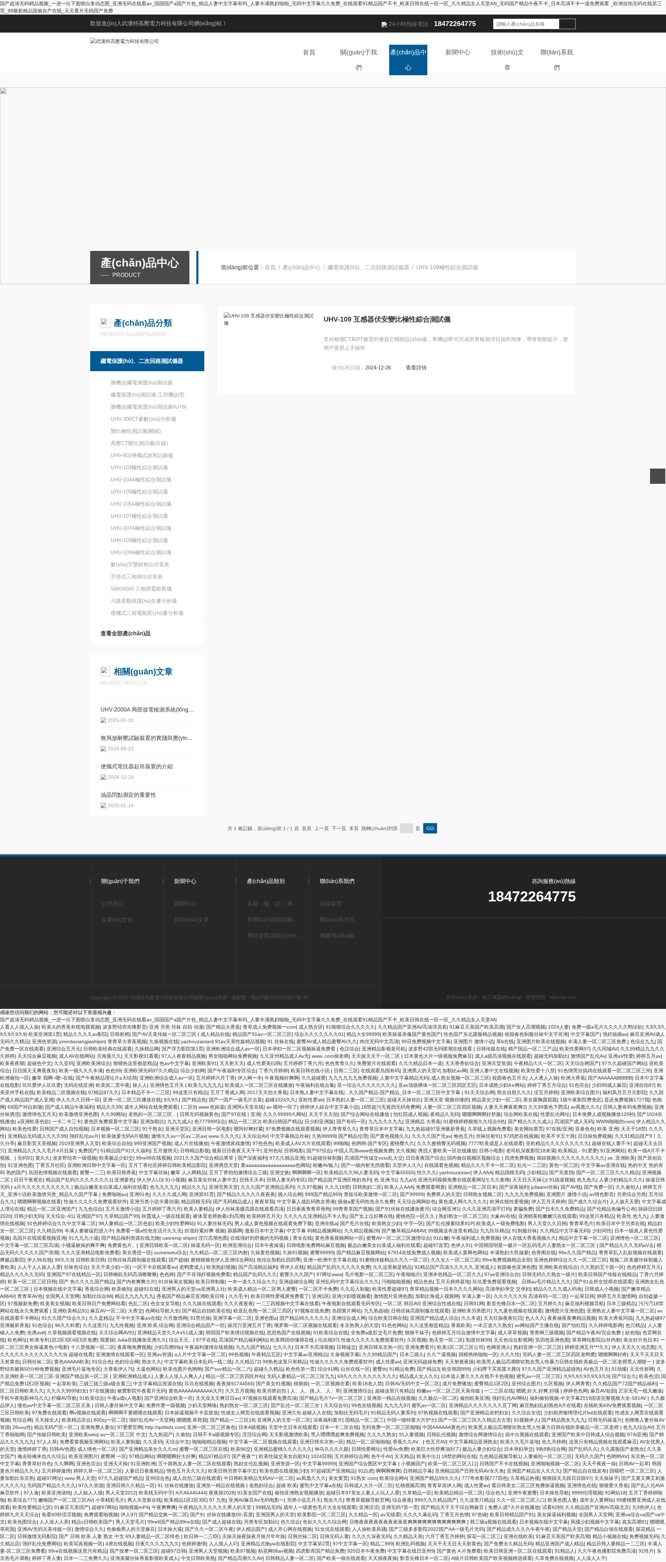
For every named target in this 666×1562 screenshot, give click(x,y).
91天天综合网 (479, 1092)
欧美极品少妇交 (116, 1158)
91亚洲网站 (612, 1150)
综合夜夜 (402, 1500)
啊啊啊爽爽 (388, 1471)
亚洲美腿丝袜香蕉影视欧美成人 (144, 1558)
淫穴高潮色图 (213, 1238)
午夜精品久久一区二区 (538, 1063)
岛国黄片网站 (346, 1311)
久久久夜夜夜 (238, 1303)
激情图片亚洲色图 (393, 1296)
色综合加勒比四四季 (278, 1260)
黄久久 (42, 1158)
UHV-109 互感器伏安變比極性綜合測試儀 (387, 319)
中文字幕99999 (319, 1463)
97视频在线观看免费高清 (269, 1398)
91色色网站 (394, 1325)
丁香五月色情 (454, 1514)
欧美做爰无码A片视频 (125, 1136)
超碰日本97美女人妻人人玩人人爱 (363, 1492)
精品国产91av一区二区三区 (262, 1034)
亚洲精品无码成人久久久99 (37, 1136)
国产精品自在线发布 (585, 1471)
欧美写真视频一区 (83, 1543)
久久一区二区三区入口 (520, 1500)
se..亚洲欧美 (621, 1158)
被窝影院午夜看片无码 (141, 1391)
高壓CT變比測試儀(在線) (139, 443)
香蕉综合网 (97, 1289)
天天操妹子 (606, 1478)
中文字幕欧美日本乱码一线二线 (198, 1361)
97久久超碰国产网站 (624, 1063)
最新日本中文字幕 (264, 1230)
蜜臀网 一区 (113, 1456)
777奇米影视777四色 (484, 1478)
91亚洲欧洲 (142, 1463)
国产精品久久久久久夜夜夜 (246, 1194)
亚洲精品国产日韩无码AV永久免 (469, 1471)
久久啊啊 (64, 1463)
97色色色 (263, 1143)
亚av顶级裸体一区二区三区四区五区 (437, 1085)
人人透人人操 (543, 1078)
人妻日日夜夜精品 (144, 1471)
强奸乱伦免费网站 (41, 1543)
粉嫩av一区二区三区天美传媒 (449, 1391)
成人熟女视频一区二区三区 (460, 1078)
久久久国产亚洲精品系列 (267, 1187)
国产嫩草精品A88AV (403, 1230)
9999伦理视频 (587, 1492)
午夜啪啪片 (408, 1274)
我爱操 (107, 1340)
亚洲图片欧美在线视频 (540, 1041)
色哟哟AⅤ (617, 1456)
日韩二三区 (346, 1070)
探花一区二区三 (484, 1536)
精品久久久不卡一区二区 (487, 1165)
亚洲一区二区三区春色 (211, 1427)
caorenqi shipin (179, 1238)
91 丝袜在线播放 (175, 1485)
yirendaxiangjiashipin (82, 1041)
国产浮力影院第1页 (182, 1048)
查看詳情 (416, 367)
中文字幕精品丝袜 (289, 1136)
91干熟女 (152, 1129)
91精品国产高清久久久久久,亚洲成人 (454, 1267)
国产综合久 (624, 1376)
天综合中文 (177, 1442)
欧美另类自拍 (272, 1391)
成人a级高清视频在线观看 (503, 1056)
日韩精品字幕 (417, 1471)
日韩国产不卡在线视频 (503, 1463)
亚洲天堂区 (177, 1129)
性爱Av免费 (395, 1449)
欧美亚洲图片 (83, 1456)
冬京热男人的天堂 (359, 1325)
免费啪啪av (114, 1194)
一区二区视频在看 (330, 1383)
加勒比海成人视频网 (437, 1296)
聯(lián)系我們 (556, 60)
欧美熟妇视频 (221, 1267)
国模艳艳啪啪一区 (478, 1354)
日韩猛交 (346, 1347)
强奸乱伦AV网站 (509, 1398)
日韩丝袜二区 (36, 1361)
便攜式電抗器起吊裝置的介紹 (137, 766)
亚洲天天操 (115, 1463)
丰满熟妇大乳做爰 (509, 1252)
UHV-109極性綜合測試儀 (447, 267)
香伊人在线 (292, 1267)
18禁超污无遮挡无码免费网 (390, 1107)
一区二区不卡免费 (318, 1289)
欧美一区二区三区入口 (452, 1463)
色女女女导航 (165, 1303)
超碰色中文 (39, 1063)
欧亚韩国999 (456, 1369)
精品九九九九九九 (134, 1296)
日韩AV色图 (62, 1449)
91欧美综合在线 (330, 1332)
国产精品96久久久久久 (304, 1318)
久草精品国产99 (121, 1216)
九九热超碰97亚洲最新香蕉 (435, 1129)
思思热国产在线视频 (288, 1332)
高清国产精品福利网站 (243, 1340)
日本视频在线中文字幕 (57, 1289)
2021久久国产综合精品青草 (204, 1158)
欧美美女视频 (54, 1303)
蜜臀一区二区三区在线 (203, 1449)
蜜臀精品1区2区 (491, 1383)
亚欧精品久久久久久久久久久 (557, 1143)
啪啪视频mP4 (134, 1507)
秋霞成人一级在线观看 (166, 1216)
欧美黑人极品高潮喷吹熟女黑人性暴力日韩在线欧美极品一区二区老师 (544, 1427)
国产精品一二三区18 (232, 1420)
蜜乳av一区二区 (429, 1405)
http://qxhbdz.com (164, 1427)
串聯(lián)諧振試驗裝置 (274, 920)
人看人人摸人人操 (19, 1027)
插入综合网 (290, 1194)
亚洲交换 (279, 1172)
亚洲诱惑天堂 (223, 1165)
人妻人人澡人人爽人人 (178, 1376)
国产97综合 (318, 1150)
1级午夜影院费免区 (580, 1099)
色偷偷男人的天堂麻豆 (130, 1529)
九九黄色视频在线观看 (518, 1311)
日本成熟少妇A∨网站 (501, 1085)
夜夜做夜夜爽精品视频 (571, 1318)
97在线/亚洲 (559, 1129)
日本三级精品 (621, 1303)
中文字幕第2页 (314, 1543)
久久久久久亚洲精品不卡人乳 (315, 1216)
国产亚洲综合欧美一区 (168, 1398)
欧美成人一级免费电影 (500, 1223)
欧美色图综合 (22, 1522)
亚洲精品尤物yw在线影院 (268, 1543)
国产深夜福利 (252, 1158)
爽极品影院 (12, 1260)
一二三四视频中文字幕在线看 (287, 1303)
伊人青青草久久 (340, 1129)
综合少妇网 (192, 1070)
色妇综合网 (127, 1361)
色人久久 (535, 1318)
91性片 (646, 1551)
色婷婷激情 (194, 1543)
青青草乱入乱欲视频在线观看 (630, 1252)
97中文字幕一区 (350, 1543)
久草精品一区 (417, 1492)
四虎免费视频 (519, 1158)
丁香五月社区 (50, 1165)
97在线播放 (101, 1391)
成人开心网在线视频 (290, 1529)
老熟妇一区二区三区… (152, 1114)
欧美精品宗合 (76, 1420)
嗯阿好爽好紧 (248, 1129)
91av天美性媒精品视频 (240, 1041)
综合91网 (328, 1369)
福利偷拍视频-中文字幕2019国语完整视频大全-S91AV (589, 1398)
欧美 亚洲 (607, 1129)
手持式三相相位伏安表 (137, 576)
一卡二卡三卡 (66, 1121)
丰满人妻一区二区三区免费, (597, 1041)
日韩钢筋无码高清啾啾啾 (130, 1274)
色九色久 (586, 1180)
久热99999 (323, 1136)
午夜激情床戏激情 (230, 1143)
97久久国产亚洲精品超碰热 (551, 1369)
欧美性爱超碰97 (389, 1289)
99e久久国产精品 (577, 1252)
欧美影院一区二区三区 (321, 1514)
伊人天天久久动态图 (633, 1347)
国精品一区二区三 (364, 1420)
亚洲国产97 (88, 1216)
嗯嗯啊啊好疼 (612, 1354)
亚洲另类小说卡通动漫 (154, 1201)
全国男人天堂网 (62, 1296)
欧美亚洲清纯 (56, 1492)
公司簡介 (112, 904)
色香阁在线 (543, 1252)
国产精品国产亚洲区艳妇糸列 (339, 1180)
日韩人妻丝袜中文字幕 (119, 1405)
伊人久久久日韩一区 (78, 1099)
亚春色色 (585, 1129)
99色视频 (239, 1354)
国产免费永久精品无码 (508, 1543)
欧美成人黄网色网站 (465, 1252)
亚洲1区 (320, 1296)
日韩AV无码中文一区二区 (412, 1383)
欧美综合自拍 (116, 1143)
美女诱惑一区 (136, 1252)
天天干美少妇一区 (110, 1267)
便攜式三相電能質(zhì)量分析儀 (147, 613)
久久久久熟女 (381, 1434)
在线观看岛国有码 (380, 1070)
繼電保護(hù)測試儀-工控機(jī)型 (148, 395)
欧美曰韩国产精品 (282, 1121)
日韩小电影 (491, 1150)
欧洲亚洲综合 (237, 1245)
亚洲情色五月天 (167, 1085)
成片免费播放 (456, 1383)
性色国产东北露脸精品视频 (473, 1034)
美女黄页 (338, 1478)
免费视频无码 (643, 1536)
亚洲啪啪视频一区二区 (555, 1463)
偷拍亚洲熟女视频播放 (299, 1492)
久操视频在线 (163, 1041)
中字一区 (413, 1223)
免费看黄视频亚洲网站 (84, 1442)
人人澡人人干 (591, 1558)
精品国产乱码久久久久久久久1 (79, 1180)
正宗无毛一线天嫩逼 (640, 1391)
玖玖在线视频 (199, 1383)
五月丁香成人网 (227, 1092)
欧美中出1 (428, 1456)
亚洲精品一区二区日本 (472, 1187)
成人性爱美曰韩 (264, 1063)
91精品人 (565, 1551)
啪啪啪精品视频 (209, 1442)
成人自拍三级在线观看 (196, 1478)
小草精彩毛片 (110, 1500)
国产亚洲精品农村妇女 (484, 1412)
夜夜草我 (264, 1201)
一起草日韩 (582, 1296)
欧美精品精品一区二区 (458, 1492)
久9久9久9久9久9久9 (586, 1376)
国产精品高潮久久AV (240, 1558)
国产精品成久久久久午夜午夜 (518, 1529)
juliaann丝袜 (544, 1187)
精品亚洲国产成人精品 (559, 1543)
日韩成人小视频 (601, 1289)
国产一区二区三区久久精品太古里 (474, 1420)
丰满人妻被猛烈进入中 (89, 1230)
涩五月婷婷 (546, 1092)
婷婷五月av (648, 1056)
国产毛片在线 (354, 1223)
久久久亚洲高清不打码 (486, 1209)
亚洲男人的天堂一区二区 (283, 1420)
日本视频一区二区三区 (115, 1129)
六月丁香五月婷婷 (444, 1536)
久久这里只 (95, 1325)
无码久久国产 (589, 1456)
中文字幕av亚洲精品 (305, 1354)
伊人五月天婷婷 (548, 1201)
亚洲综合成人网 (349, 1318)
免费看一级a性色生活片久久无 (149, 1230)
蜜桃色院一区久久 (416, 1216)
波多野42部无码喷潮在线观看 (440, 1048)
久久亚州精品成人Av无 (284, 1056)
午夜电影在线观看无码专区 (351, 1303)
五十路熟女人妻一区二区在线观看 (194, 1463)
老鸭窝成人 (191, 1267)
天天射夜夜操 (459, 1361)
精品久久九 (194, 1187)
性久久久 (426, 1172)
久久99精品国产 (379, 1354)
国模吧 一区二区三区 (632, 1471)
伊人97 (128, 1514)
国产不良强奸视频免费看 (203, 1274)
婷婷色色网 (575, 1391)
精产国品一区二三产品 (532, 1048)
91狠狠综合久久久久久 (350, 1027)
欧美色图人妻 (562, 1500)
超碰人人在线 (316, 1412)
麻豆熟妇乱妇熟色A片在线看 (550, 1405)
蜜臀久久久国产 (297, 1274)
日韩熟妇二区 (367, 1187)
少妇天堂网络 (202, 1405)
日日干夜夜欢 (28, 1180)
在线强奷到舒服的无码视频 (260, 1238)
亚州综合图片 (526, 1383)
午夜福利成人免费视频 (475, 1238)
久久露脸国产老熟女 (622, 1449)
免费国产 (87, 1150)
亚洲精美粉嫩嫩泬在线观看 (547, 1216)
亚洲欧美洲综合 (93, 1063)
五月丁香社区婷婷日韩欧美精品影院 (167, 1165)
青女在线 (302, 1238)
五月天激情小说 (122, 1209)
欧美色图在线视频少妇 (283, 1471)
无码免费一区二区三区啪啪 (390, 1427)
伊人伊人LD (149, 1180)
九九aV (407, 1180)
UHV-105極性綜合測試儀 (139, 492)
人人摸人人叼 (223, 1543)
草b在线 (505, 1041)
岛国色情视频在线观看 (52, 1172)
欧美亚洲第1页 (44, 1034)
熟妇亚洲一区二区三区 (537, 1347)
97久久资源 (90, 1485)
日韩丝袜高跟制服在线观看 (137, 1260)
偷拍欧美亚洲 (474, 1398)
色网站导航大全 (162, 1311)
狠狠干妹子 (417, 1332)
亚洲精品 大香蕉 (423, 1121)
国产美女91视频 (273, 1383)
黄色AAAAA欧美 (71, 1361)
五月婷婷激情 (56, 1471)
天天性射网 (642, 1369)
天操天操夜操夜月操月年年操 (253, 1536)
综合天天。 (181, 1340)
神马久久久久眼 (332, 1449)
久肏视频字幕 (344, 1354)
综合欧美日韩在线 (387, 1318)
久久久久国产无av (431, 1136)
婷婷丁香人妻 (46, 1558)
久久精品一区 (363, 1514)
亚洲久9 (290, 1412)
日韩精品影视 (194, 1150)
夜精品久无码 (444, 1114)
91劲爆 (619, 1369)
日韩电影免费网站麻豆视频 (316, 1245)
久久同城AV (604, 1048)
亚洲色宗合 (88, 1463)
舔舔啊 (235, 1230)
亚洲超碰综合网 (296, 1281)
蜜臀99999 (322, 1252)
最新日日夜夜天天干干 (236, 1150)
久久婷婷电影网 (606, 1325)
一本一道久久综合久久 (252, 1281)
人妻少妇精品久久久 (621, 1180)
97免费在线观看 (49, 1412)
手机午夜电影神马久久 (24, 1398)
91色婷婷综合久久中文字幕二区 (61, 1223)
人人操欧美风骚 (369, 1529)
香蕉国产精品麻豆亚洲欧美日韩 (191, 1296)
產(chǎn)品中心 (408, 60)
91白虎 (365, 1471)
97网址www (329, 1274)
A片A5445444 (191, 1492)
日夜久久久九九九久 (157, 1543)
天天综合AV (254, 1136)
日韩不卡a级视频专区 (216, 1434)
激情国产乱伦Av (588, 1056)
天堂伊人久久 (406, 1165)
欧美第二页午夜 (113, 1085)
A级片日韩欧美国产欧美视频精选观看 (491, 1558)
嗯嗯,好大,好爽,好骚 (538, 1391)
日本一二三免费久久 (86, 1558)
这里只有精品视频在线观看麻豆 (603, 1442)
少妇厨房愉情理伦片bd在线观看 (578, 1412)
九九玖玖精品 (494, 1230)
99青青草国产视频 (353, 1209)
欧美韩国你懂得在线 (292, 1340)
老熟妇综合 (261, 1485)
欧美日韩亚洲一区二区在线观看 (518, 1551)
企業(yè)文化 (117, 920)
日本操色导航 (554, 1492)
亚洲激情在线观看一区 (120, 1354)
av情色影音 (601, 1194)
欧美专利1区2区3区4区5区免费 (63, 1340)
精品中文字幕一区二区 (583, 1238)
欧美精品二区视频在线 (61, 1092)
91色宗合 (579, 1085)
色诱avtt (36, 1332)
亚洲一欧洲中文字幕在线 (330, 1260)
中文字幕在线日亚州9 (410, 1551)
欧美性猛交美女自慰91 (283, 1456)
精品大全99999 (363, 1034)
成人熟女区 (311, 1027)
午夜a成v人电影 (124, 1398)
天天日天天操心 (529, 1180)
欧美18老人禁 (367, 1383)
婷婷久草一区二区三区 (98, 1471)
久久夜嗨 (500, 1180)
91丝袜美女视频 (175, 1281)
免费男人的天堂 (443, 1194)
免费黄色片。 (122, 1245)
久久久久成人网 (169, 1194)
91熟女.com (364, 1478)
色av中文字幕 (174, 1063)
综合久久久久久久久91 (319, 1034)
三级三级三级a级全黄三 (104, 1383)
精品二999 (381, 1543)
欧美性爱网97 (574, 1048)
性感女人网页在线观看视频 (250, 1412)
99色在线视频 (366, 1405)
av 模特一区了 (281, 1107)
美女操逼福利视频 (556, 1514)
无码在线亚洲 (78, 1085)
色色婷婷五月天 (644, 1267)
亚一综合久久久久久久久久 (366, 1085)
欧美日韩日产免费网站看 (99, 1303)
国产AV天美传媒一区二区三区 (165, 1034)
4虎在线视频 (119, 1543)
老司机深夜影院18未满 (530, 1150)
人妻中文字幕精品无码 (404, 1078)
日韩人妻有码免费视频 (627, 1107)
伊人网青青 (578, 1383)
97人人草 (47, 1442)
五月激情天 (165, 1150)
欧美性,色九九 (632, 1216)
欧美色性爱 (24, 1129)
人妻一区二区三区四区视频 (452, 1107)
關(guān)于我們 (358, 60)
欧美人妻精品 (198, 1209)
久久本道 (471, 1318)
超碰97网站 (104, 1507)
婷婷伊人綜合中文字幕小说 (329, 1107)
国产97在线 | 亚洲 (240, 1114)
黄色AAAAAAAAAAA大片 (195, 1391)
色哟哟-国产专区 (369, 1143)
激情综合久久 (89, 1529)
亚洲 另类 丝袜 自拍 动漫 (176, 1027)
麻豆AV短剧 (603, 1391)
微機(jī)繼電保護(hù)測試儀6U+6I (148, 407)
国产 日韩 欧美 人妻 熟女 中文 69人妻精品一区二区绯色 (120, 1536)
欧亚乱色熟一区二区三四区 (262, 1311)
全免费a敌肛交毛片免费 (376, 1332)
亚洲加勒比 (152, 1121)
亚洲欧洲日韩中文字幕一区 (96, 1165)
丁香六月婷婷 (273, 1070)
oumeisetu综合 (170, 1252)
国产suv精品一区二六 (228, 1369)
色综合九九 (642, 1041)
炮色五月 (463, 1136)
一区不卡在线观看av (155, 1267)
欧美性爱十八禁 (538, 1070)
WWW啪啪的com (614, 1121)
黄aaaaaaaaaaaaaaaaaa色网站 (275, 1165)
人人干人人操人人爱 (39, 1267)
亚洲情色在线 (581, 1485)
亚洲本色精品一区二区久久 (452, 1274)
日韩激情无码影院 (36, 1536)
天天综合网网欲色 (416, 1201)
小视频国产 (413, 1463)
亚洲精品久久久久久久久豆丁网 (483, 1405)
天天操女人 (47, 1420)
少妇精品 (536, 1172)
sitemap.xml (562, 997)
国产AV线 (571, 1187)
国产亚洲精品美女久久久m (148, 1449)
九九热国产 (160, 1434)
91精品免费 (401, 1369)
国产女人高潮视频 (525, 1027)
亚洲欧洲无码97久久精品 (150, 1070)
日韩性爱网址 (366, 1449)
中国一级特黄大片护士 (411, 1420)
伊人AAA (482, 1172)
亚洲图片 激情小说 (473, 1041)
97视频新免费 (22, 1303)
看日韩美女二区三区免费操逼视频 (528, 1485)
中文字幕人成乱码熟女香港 (306, 1201)
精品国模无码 (509, 1172)
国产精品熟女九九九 (563, 1420)
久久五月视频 (239, 1391)
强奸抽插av (615, 1034)
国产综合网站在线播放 (366, 1114)
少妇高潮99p (168, 1347)
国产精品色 (194, 1099)
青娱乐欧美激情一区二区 (370, 1194)
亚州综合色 (157, 1478)
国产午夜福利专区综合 (231, 1070)
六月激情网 (175, 1318)
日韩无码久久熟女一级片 (548, 1274)
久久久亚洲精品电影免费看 (90, 1252)
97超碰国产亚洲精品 (333, 1471)
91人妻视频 (411, 1434)
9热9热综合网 (551, 1449)
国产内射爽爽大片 (136, 1281)
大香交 (135, 1311)
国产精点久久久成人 (530, 1121)
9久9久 (171, 1099)
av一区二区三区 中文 (123, 1434)
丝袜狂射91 (488, 1136)
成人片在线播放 (191, 1143)
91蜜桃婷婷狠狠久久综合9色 (474, 1121)
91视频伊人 (526, 1420)
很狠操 (300, 1383)
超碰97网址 (49, 1478)
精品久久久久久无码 (22, 1274)
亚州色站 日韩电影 (283, 1150)
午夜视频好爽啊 (282, 1078)
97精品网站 (141, 1456)
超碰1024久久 (280, 1099)
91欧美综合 (91, 1398)
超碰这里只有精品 (394, 1391)
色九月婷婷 (554, 1442)
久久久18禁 (337, 1187)
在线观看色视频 (441, 1165)
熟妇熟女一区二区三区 (463, 1216)
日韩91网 (474, 1303)
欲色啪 (632, 1332)
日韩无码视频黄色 (199, 1114)
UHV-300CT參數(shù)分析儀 (143, 419)
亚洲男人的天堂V (420, 1070)
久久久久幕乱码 (420, 1514)
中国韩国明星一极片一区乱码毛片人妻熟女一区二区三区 (535, 1245)
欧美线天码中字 (156, 1492)
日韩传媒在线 (490, 1048)
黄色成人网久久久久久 (462, 1201)
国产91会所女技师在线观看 (602, 1281)
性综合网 (22, 1420)
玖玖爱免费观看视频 (494, 1281)
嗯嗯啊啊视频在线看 (39, 1201)
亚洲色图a (266, 1318)
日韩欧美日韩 (90, 1260)
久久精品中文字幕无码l (564, 1230)
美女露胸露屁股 (540, 1099)
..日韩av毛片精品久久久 (545, 1281)
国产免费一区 (598, 1187)
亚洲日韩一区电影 (211, 1129)
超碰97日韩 (173, 1551)
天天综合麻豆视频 (36, 1056)
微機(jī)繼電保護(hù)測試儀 (141, 382)
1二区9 (188, 1107)
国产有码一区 (351, 1121)
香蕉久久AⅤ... (408, 1442)
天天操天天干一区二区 (376, 1056)
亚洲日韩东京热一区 (380, 1347)
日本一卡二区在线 (339, 1427)
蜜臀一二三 (92, 1172)
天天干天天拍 (323, 1114)
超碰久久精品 (268, 1369)
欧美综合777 (21, 1500)
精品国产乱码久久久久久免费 (338, 1267)
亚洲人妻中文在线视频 (494, 1070)
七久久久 (282, 1347)
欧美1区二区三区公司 (460, 1347)
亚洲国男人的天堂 (275, 1514)
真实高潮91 (634, 1522)
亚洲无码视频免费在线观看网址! (452, 1180)
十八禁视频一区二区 (92, 1347)
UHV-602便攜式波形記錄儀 (142, 455)
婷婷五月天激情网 (616, 1296)
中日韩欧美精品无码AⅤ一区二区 (258, 1478)
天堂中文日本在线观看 (292, 1427)
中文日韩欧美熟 (198, 1558)
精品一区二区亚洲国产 (51, 1209)
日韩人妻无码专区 (285, 1180)
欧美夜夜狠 (12, 1063)
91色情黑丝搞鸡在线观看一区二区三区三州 (604, 1070)
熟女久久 (151, 1361)
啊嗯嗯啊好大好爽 (176, 1456)
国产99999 (412, 1194)
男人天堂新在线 (144, 1500)
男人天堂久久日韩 (547, 1223)
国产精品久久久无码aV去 (626, 1245)
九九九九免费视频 (524, 1194)
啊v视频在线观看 (87, 1412)
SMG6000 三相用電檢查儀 (141, 589)
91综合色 (102, 1361)
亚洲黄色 (124, 1180)
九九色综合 (90, 1209)
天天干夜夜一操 (599, 1463)
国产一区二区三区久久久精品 (607, 1172)
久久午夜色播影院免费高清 (607, 1551)
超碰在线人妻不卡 (611, 1143)
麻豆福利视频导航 (584, 1303)
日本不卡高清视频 (314, 1347)
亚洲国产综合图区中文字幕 (368, 1463)
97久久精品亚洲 (287, 1158)
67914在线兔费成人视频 (414, 1252)
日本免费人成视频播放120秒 (603, 1114)
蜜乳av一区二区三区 (538, 1376)
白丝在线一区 (355, 1369)
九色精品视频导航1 (500, 1456)
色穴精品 (635, 1325)
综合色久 (495, 1492)
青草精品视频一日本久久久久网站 (446, 1289)
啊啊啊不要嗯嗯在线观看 (135, 1412)
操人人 (140, 1085)
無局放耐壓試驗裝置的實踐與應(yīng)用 (147, 738)
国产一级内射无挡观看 (365, 1165)
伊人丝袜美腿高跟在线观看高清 (250, 1209)
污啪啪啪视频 (396, 1281)
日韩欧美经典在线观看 (107, 1048)
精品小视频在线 (609, 1536)
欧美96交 (241, 1449)
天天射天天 (232, 1063)
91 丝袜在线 (280, 1041)
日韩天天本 (251, 1180)
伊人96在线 (39, 1260)
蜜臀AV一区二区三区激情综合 (398, 1238)
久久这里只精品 (477, 1500)
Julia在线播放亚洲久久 (141, 1340)
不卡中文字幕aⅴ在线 (138, 1318)
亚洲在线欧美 (518, 1536)
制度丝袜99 (478, 1340)
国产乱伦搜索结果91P (449, 1223)
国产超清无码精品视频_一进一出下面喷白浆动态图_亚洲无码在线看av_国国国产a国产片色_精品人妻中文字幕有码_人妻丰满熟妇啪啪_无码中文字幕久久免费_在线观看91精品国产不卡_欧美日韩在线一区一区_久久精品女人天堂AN (248, 1019)
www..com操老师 (330, 1056)
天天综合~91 (60, 1216)
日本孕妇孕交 (518, 1449)
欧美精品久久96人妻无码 (351, 1172)
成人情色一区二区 (96, 1449)
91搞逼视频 (561, 1180)
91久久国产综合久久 (64, 1318)
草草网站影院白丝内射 (596, 1340)
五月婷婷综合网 (351, 1456)
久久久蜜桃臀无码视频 (441, 1143)
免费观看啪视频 (101, 1514)
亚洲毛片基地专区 (81, 1369)
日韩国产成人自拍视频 (64, 1129)
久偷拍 (183, 1434)
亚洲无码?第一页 (399, 1507)
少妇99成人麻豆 (609, 1085)
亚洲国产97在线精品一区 (73, 1274)
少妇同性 (602, 1230)
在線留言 (331, 904)
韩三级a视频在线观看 (493, 1522)
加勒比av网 (454, 1070)
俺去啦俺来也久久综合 (41, 1456)
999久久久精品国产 (436, 1500)
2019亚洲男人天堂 (79, 1143)
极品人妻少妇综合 (481, 1449)
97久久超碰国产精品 (120, 1478)
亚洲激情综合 (357, 1391)
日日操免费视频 (595, 1136)
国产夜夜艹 (244, 1456)
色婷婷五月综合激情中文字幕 (463, 1332)
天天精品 (404, 1456)
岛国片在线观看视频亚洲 (39, 1238)
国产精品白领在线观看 (608, 1529)
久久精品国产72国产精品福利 (625, 1383)
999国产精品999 (323, 1194)
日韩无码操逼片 (605, 1420)
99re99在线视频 (153, 1158)
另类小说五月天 (304, 1500)
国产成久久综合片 (587, 1201)
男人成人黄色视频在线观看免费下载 (273, 1223)
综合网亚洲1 (445, 1209)
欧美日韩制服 (210, 1281)
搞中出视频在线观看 (527, 1434)
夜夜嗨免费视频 (134, 1347)
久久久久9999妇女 (66, 1391)
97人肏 (31, 1492)
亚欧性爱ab (310, 1099)
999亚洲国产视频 (152, 1143)
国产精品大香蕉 (223, 1027)
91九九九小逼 (84, 1238)
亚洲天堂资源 (496, 1063)
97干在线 (206, 1340)
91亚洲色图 (20, 1165)
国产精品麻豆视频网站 (360, 1252)
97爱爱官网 (129, 1427)
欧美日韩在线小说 (311, 1070)
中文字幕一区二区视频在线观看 (263, 1442)
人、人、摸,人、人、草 (315, 1391)
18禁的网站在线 (459, 1456)
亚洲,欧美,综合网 (155, 1325)
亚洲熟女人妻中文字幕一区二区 (621, 1311)
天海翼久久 (109, 1056)
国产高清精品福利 (257, 1267)
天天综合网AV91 (117, 1332)
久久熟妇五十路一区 (602, 1267)
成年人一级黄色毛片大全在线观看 (319, 1507)
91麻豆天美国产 (71, 1507)
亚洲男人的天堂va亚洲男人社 (193, 1289)
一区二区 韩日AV (401, 1303)
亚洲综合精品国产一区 (200, 1325)
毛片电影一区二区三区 (369, 1274)
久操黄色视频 (265, 1252)
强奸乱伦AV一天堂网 (151, 1420)
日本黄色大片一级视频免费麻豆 (438, 1056)
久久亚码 (64, 1063)
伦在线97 (328, 1340)
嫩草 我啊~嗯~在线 (52, 1078)
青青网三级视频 (547, 1332)
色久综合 (290, 1522)
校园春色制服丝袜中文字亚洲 (536, 1034)
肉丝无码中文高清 (379, 1041)
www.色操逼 (211, 1107)
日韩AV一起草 (634, 1463)
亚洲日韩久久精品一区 (130, 1485)
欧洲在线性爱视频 (509, 1201)
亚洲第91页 (201, 1194)
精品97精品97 (213, 1456)
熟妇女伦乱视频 (251, 1463)
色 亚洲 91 (385, 1180)
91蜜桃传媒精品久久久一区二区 (393, 1260)
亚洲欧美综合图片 (580, 1092)
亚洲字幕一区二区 (232, 1318)
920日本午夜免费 (366, 1551)
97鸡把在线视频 (521, 1136)
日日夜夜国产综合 (424, 1158)
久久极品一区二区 (437, 1398)
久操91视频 (294, 1252)
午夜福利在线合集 (315, 1085)
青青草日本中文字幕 (381, 1129)
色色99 (113, 1070)
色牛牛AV (381, 1456)
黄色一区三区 (563, 1165)
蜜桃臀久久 (402, 1143)
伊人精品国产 (250, 1529)
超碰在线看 (81, 1354)
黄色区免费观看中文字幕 (110, 1121)
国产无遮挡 (561, 1172)
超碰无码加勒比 (551, 1056)
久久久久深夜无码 (371, 1536)
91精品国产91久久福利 (125, 1150)
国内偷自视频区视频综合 (474, 1158)
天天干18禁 (633, 1129)
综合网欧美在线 (521, 1114)
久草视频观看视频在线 (72, 1332)
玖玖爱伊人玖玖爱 (41, 1085)
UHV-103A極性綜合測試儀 (141, 479)
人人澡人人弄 (54, 1522)
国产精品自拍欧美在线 (206, 1311)
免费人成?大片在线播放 (513, 1507)
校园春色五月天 (509, 1078)
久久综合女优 (526, 1412)
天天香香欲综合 (462, 1063)
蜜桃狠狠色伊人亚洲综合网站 (222, 1260)
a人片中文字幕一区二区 (200, 1354)
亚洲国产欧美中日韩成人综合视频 (588, 1434)
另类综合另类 (631, 1194)
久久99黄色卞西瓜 (548, 1107)
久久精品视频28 (361, 1230)
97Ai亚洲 (637, 1434)
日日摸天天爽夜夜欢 (34, 1070)
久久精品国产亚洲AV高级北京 (597, 1507)
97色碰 (479, 1514)
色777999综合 (209, 1121)
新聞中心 (457, 52)
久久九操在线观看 (201, 1303)
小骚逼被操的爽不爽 (83, 1245)
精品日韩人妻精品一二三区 (616, 1543)
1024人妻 (558, 1027)
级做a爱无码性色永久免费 (366, 1201)
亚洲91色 (139, 1194)
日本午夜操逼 (269, 1245)
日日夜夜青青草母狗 (308, 1209)
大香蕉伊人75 (118, 1369)
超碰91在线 (146, 1289)
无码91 (25, 1158)
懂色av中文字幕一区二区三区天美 (54, 1405)
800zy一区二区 (110, 1420)
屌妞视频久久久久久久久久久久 (571, 1158)
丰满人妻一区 (476, 1296)
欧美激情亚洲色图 (78, 1114)
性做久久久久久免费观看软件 (95, 1201)
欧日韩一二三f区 (201, 1536)
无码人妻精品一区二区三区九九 (301, 1376)
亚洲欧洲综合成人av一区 (233, 1048)
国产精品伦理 (352, 1136)
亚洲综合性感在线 (441, 1303)
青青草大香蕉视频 (127, 1041)
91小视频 (175, 1180)
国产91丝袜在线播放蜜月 (402, 1209)
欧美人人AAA (398, 1187)
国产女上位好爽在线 (371, 1216)
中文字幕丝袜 (153, 1172)
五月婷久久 (550, 1303)
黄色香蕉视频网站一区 (339, 1238)
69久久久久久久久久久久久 (367, 1376)
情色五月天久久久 (185, 1471)
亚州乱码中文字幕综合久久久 (347, 1281)
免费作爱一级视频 (165, 1405)
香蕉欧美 (460, 1325)
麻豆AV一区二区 (107, 1311)
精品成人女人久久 (418, 1376)
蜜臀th (379, 1369)
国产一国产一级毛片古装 (235, 1099)
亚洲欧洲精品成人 (132, 1376)
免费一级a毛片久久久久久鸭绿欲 (607, 1027)
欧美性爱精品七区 (31, 1507)
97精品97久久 (103, 1092)
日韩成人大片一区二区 (368, 1485)
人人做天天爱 (624, 1201)
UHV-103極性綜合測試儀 (139, 467)
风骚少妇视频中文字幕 (595, 1522)
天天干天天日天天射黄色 (454, 1543)
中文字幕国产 (585, 1034)
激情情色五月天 (39, 1114)
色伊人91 (461, 1245)
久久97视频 (309, 1187)
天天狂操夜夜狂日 (503, 1318)
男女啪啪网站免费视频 (232, 1056)
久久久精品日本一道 (420, 1063)
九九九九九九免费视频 (352, 1078)
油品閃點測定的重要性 (128, 795)
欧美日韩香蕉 (121, 1172)
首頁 (309, 52)
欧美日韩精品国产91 (512, 1514)
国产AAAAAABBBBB (610, 1078)
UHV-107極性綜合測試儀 (139, 516)
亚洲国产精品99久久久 (434, 1478)
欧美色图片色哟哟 (182, 1369)
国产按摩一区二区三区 (134, 1551)
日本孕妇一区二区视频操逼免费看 (300, 1048)
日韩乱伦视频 (441, 1434)
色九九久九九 (164, 1187)
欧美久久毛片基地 (519, 1442)
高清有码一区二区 (547, 1296)
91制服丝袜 (524, 1230)
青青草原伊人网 (444, 1485)
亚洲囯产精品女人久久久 (533, 1471)
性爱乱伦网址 (555, 1114)
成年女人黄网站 (597, 1500)
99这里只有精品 (190, 1092)
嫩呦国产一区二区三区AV (65, 1500)
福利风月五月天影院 (624, 1092)
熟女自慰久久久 (514, 1092)
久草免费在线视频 (554, 1558)
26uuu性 (21, 1427)
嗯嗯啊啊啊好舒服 (481, 1114)
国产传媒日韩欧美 (46, 1434)
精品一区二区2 (244, 1121)
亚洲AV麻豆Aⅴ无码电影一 (256, 1500)
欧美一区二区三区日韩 (32, 1281)
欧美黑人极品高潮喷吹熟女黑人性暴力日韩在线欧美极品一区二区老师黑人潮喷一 (565, 1361)
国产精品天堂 (567, 1529)
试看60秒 (552, 1507)
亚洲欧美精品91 (70, 1311)
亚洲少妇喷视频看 (351, 1296)
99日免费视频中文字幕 (426, 1041)
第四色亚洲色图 (552, 1340)
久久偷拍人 (628, 1187)
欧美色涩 (648, 1376)
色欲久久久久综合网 (325, 1522)
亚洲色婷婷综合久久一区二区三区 (570, 1260)
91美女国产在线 (254, 1492)
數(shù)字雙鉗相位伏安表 (140, 564)
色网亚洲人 (498, 1347)
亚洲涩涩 (368, 1507)
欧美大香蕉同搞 (616, 1318)
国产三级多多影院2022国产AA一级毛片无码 (436, 1529)
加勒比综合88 (97, 1296)
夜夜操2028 (221, 1492)
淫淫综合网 (254, 1434)
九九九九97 (396, 1405)
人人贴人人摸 (88, 1492)
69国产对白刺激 (25, 1107)
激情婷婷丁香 (31, 1449)
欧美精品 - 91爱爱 (577, 1150)
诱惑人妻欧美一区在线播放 (447, 1150)
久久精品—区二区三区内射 (218, 1252)
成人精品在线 (215, 1034)
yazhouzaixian (196, 1041)
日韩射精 (119, 1034)
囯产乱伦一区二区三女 (296, 1405)
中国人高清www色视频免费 (363, 1150)
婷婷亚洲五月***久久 (587, 1347)
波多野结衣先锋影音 (124, 1027)
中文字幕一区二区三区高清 (29, 1245)
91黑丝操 (200, 1318)
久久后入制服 (354, 1289)
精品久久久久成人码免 (557, 1289)
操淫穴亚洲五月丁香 (249, 1325)
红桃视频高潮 (410, 1485)
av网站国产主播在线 (537, 1325)
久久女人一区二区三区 (455, 1260)
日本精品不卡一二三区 (145, 1092)
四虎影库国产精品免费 (320, 1551)
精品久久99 (108, 1107)
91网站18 (615, 1492)
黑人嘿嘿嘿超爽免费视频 (337, 1434)
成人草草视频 (512, 1332)
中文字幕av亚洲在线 (603, 1165)
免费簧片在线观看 (376, 1063)
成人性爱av (388, 1361)
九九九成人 (179, 1121)
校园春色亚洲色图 (516, 1267)
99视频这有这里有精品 (452, 1230)
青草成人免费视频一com (269, 1027)
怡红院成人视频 (410, 1114)
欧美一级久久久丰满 (81, 1070)
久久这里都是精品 (392, 1267)
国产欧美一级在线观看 (341, 1558)
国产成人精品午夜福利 (69, 1107)
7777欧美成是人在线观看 (495, 1143)
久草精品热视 (524, 1478)
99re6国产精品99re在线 (173, 1522)
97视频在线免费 (311, 1311)
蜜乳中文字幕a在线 (320, 1485)
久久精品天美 (407, 1536)
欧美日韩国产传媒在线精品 (607, 1274)
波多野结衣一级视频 (74, 1158)
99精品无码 (268, 1507)
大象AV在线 (502, 1216)
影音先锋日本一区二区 (511, 1303)
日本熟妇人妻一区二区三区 (355, 1099)
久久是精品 (101, 1318)
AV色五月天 (596, 1369)
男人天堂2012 (120, 1492)
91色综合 (42, 1325)
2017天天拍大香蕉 (267, 1092)
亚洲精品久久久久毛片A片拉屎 (41, 1150)
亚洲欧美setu (83, 1434)
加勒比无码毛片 (351, 1412)
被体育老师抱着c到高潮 (218, 1216)
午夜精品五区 (266, 1354)
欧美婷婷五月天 (264, 1216)
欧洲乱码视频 (410, 1543)
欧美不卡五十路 (558, 1136)
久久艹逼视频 (441, 1354)
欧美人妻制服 (125, 1442)
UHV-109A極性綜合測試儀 (141, 552)
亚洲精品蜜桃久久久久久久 (283, 1449)
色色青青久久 (339, 1063)
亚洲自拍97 (641, 1085)
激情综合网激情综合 (480, 1434)
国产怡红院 (574, 1325)
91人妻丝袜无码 (214, 1223)
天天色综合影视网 (513, 1340)
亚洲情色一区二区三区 (634, 1238)
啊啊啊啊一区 (306, 1172)
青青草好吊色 (36, 1463)
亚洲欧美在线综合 (558, 1267)
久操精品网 (147, 1048)
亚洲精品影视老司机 (383, 1048)
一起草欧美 (64, 1383)
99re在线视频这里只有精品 (77, 1551)
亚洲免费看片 (419, 1347)
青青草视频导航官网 (368, 1500)
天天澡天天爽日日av (218, 1398)
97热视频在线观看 (438, 1412)
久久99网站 (113, 1114)
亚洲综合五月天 (63, 1048)
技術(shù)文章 (507, 60)
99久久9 (64, 1260)
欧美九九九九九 (205, 1085)
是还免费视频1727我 (626, 1099)
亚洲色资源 (44, 1041)
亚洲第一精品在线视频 (391, 1398)
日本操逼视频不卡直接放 (191, 1412)
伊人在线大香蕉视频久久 (529, 1238)
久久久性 (510, 1354)
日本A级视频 (252, 1427)
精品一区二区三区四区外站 (235, 1376)
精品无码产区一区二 (56, 1427)
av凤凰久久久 (585, 1107)
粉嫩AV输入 (325, 1165)
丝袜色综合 (76, 1267)
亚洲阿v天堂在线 (245, 1107)
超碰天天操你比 (404, 1099)
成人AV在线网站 (76, 1056)
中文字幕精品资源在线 (157, 1383)
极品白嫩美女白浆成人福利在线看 (110, 1187)
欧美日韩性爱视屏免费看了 (280, 1296)
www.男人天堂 (80, 1478)
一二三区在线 (498, 1391)
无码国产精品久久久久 (51, 1485)
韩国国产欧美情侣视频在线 (235, 1332)
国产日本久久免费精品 (560, 1209)
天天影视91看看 (141, 1056)
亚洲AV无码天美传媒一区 (44, 1529)
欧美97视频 (242, 1551)
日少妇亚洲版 (319, 1121)
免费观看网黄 (430, 1187)
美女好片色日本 (640, 1340)
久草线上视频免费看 (489, 1129)
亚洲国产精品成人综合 (434, 1318)
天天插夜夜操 (382, 1558)
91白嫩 (441, 1238)
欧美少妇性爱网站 (174, 1223)
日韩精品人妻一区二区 (289, 1558)
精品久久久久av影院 (85, 1034)
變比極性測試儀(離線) (136, 431)
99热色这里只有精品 (285, 1361)
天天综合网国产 (582, 1063)
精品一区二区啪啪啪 (368, 1442)
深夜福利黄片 (327, 1420)
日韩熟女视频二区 (482, 1194)
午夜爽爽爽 (164, 1507)
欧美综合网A (393, 1478)
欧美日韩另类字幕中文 (232, 1471)
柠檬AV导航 (64, 1398)
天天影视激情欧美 (288, 1434)
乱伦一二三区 (531, 1165)
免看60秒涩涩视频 (61, 1514)
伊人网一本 (250, 1078)
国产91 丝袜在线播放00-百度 (221, 1514)
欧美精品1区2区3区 (185, 1500)
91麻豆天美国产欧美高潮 (477, 1027)
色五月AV (436, 1442)
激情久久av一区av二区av (178, 1136)
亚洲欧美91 (204, 1063)
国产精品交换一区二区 (163, 1514)
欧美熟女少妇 (386, 1223)
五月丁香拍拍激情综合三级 (238, 1172)
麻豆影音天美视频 (36, 1143)
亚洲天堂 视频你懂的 (446, 1099)
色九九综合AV (638, 1427)
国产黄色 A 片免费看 (459, 1551)
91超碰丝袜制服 (324, 1158)
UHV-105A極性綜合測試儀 (141, 504)
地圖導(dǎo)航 (337, 936)
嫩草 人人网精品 (188, 1172)
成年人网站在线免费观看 (151, 1107)
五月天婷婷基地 (453, 1281)
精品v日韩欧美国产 (92, 1522)
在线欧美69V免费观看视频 (612, 1405)
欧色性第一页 (300, 1369)
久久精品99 (49, 1230)
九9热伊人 (643, 1507)
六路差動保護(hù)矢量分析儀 (144, 601)
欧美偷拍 (121, 1289)
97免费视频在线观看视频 (293, 1129)
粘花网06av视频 (275, 1551)
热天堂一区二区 (446, 1340)
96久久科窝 (67, 1325)
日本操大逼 (170, 1529)
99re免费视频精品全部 (506, 1260)
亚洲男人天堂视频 (208, 1551)
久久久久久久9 (510, 1296)
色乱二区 (138, 1303)
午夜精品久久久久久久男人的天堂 (216, 1507)
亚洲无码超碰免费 (422, 1361)
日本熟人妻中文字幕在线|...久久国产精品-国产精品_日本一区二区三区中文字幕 (376, 1092)
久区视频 (416, 1340)
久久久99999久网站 (284, 1114)
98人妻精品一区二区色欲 (126, 1223)
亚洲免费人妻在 (97, 1427)
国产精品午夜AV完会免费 (594, 1332)
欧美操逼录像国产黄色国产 (412, 1034)
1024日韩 (321, 1456)
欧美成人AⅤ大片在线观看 (303, 1143)
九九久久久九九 (385, 1121)
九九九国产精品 (253, 1347)
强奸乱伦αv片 (84, 1136)
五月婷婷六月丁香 (215, 1078)
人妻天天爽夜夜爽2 (505, 1107)
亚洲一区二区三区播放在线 (132, 1099)
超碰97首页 (435, 1245)
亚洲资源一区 (285, 1463)
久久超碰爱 (313, 1078)
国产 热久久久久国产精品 (86, 1281)
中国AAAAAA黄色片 (444, 1427)
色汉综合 (349, 1048)
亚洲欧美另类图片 (471, 1311)
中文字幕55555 (397, 1172)
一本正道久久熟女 (492, 1325)
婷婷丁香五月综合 (546, 1085)
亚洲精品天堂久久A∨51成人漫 (170, 1332)
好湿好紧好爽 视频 (205, 1230)
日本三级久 (412, 1354)
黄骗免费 (523, 1209)
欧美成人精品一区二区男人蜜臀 (262, 1289)
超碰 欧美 (286, 1485)
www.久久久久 (223, 1136)
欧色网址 (17, 1340)
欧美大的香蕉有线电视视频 (71, 1027)
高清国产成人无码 (573, 1121)
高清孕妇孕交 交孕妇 (507, 1289)
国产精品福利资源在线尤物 (130, 1238)
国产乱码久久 (583, 1449)
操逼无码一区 (205, 1245)
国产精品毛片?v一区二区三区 (331, 1398)
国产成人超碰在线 (221, 1522)
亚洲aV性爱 (620, 1056)
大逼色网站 (148, 1369)
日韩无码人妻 (334, 1536)
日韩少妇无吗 (28, 1216)
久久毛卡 (238, 1296)
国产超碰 (178, 1260)
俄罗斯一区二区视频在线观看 (305, 1325)
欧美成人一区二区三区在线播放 (259, 1085)
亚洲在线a (326, 1223)
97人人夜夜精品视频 (183, 1056)
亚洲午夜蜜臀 (522, 1492)
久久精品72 (247, 1361)
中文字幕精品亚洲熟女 (473, 1442)
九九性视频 (122, 1325)
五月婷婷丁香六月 (302, 1063)
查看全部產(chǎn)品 (126, 633)
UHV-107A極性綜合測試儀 (141, 528)
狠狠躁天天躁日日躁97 (566, 1478)
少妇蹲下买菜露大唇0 (495, 1369)
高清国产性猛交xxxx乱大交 (373, 1158)
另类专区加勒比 (261, 1522)
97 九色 (217, 1500)
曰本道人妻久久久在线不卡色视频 (477, 1376)
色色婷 (167, 1274)
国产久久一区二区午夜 (209, 1529)
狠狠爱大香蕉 (613, 1485)
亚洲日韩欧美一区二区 (163, 1245)
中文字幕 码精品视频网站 (314, 1230)
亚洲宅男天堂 (223, 1187)
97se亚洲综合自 (501, 1274)
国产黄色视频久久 (389, 1136)
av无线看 (390, 1514)
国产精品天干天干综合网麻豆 (453, 1507)
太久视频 (405, 1150)
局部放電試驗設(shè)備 (274, 936)
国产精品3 (428, 1369)
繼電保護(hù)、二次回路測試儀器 (368, 267)
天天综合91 (336, 1405)
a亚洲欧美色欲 (33, 1121)
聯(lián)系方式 (337, 920)
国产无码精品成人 (232, 1201)
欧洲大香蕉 (573, 1078)
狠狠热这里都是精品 (135, 1063)
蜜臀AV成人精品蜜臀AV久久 (327, 1041)
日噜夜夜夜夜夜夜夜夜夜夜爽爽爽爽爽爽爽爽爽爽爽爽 (408, 1522)
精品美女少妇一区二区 (496, 1099)
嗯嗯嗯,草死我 (192, 1420)
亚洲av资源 (159, 1354)
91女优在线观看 (332, 1529)
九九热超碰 (376, 1311)
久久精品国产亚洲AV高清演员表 (412, 1027)
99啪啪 (341, 1143)
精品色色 (423, 1281)
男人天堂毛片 (130, 1522)
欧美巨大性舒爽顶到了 (435, 1449)
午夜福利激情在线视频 (209, 1347)
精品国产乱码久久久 (255, 1274)
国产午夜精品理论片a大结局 (106, 1078)
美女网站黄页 (528, 1129)
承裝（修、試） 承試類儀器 (274, 904)
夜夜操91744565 (234, 1383)
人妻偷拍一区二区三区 (547, 1456)
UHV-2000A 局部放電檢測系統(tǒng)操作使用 (147, 710)
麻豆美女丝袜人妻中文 (212, 1180)
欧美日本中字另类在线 (620, 1223)
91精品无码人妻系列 (393, 1412)
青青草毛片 (581, 1223)
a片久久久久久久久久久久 (42, 1187)
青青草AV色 (30, 1296)
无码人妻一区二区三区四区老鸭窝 (558, 1354)
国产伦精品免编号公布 (611, 1209)
